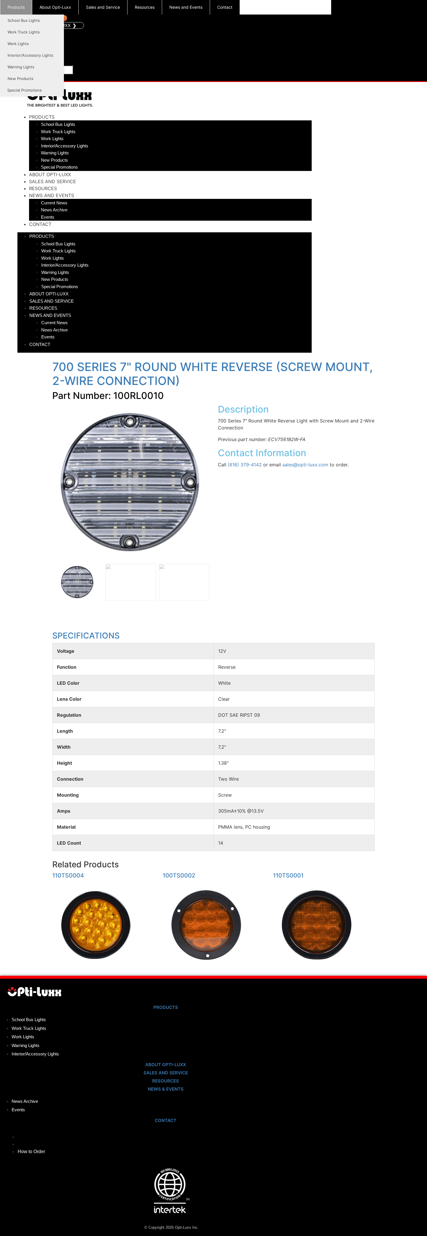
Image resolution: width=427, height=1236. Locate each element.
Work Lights (18, 43)
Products (16, 7)
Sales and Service (103, 7)
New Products (20, 78)
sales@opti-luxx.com (305, 465)
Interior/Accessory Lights (30, 55)
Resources (145, 7)
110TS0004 (68, 875)
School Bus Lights (24, 20)
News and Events (185, 7)
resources (165, 1081)
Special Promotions (24, 90)
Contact (224, 7)
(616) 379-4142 (245, 465)
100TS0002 (179, 875)
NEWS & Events (166, 1089)
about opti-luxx (165, 1064)
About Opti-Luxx (55, 7)
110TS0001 (288, 875)
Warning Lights (21, 67)
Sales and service (165, 1073)
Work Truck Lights (24, 32)
